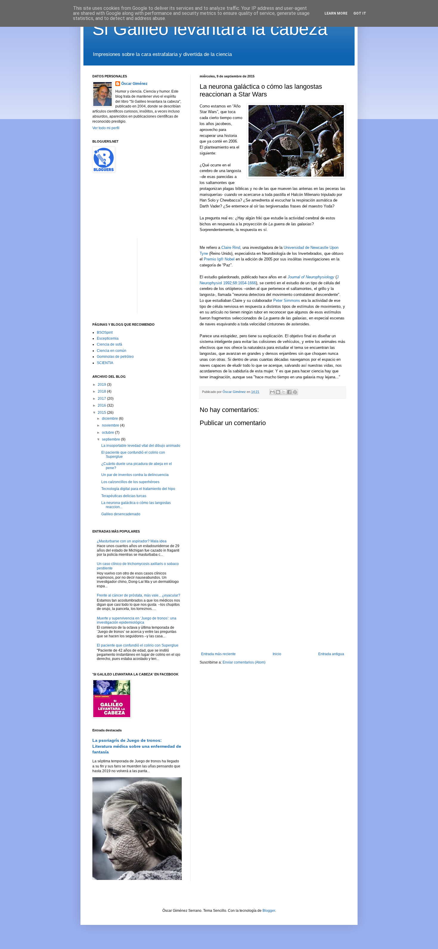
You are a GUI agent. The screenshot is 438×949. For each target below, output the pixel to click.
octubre (108, 432)
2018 (102, 391)
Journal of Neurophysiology (311, 277)
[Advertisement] (273, 602)
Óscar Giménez (134, 84)
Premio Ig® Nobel (219, 259)
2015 (102, 412)
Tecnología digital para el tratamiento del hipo (138, 489)
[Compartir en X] (284, 392)
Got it (359, 13)
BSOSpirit (105, 332)
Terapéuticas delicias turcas (123, 496)
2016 (102, 405)
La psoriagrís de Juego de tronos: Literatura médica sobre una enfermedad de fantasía (136, 746)
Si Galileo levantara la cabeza (209, 29)
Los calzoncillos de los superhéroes (130, 482)
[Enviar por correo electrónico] (272, 392)
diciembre (110, 418)
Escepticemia (108, 338)
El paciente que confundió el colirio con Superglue (137, 645)
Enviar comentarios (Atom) (244, 662)
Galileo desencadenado (120, 514)
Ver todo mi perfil (105, 128)
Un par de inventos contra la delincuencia (135, 475)
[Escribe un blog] (278, 392)
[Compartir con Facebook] (289, 392)
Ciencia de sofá (109, 344)
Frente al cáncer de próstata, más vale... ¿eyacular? (138, 595)
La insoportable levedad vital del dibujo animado (140, 446)
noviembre (111, 425)
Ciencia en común (111, 351)
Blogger (269, 911)
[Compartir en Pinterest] (295, 392)
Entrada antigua (331, 654)
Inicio (277, 654)
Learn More (335, 13)
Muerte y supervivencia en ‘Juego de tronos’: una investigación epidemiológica (136, 620)
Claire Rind (230, 247)
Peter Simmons (286, 300)
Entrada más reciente (218, 654)
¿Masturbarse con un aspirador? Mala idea (132, 541)
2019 (102, 385)
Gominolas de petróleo (115, 357)
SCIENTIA (105, 363)
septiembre (111, 439)
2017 (102, 399)
